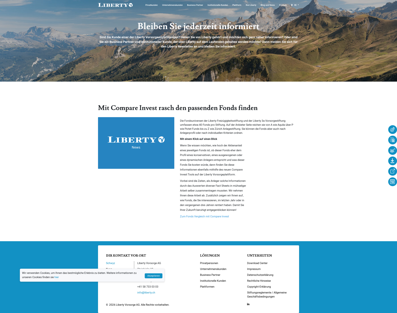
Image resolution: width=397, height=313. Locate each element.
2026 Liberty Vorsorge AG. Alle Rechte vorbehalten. (139, 304)
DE (295, 5)
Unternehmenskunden (172, 5)
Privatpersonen (209, 263)
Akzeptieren (153, 275)
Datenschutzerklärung (260, 274)
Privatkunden (151, 5)
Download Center (257, 263)
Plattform (236, 5)
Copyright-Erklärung (259, 286)
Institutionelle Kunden (217, 5)
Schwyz (110, 263)
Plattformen (207, 286)
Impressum (254, 269)
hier (56, 277)
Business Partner (195, 5)
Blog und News (268, 5)
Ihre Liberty (251, 5)
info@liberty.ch (146, 292)
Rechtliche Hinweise (259, 280)
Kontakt (283, 5)
